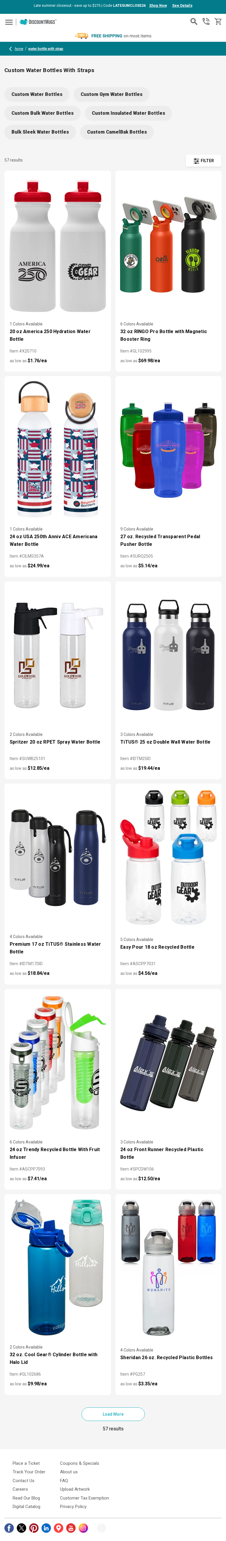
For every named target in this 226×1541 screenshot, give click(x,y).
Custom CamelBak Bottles (117, 132)
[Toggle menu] (8, 22)
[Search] (194, 21)
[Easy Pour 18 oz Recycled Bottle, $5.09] (168, 858)
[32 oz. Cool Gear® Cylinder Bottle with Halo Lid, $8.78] (57, 1268)
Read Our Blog (26, 1498)
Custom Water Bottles (36, 94)
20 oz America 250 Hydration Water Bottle (50, 335)
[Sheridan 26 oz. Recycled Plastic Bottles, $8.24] (168, 1268)
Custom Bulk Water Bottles (42, 113)
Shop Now (158, 5)
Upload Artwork (75, 1489)
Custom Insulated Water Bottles (128, 113)
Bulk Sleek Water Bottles (40, 132)
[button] (203, 161)
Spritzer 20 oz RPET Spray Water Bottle (55, 742)
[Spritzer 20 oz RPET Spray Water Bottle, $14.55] (57, 655)
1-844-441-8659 (206, 21)
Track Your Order (29, 1471)
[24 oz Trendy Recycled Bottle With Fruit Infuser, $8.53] (57, 1063)
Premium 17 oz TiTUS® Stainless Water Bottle (55, 948)
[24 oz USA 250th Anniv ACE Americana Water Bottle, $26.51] (57, 450)
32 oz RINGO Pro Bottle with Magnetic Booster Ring (163, 335)
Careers (20, 1489)
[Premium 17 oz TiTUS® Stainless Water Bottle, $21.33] (57, 858)
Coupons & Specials (79, 1463)
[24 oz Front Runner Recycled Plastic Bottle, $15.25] (168, 1063)
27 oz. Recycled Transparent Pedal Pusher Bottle (160, 540)
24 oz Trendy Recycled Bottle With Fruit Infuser (55, 1153)
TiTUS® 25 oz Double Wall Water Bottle (165, 742)
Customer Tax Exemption (84, 1498)
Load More (113, 1414)
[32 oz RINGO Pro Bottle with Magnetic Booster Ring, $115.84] (168, 245)
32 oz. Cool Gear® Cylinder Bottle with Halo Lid (54, 1358)
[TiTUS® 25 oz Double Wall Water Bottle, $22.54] (168, 655)
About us (69, 1471)
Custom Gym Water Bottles (111, 94)
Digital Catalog (26, 1506)
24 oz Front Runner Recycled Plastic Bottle (161, 1153)
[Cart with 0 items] (218, 21)
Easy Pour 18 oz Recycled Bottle (157, 947)
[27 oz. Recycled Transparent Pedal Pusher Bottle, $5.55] (168, 450)
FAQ (64, 1480)
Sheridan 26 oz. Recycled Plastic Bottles (166, 1357)
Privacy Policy (73, 1506)
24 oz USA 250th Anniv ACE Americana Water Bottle (54, 540)
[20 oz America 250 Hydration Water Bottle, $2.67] (57, 245)
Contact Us (23, 1480)
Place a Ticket (26, 1463)
